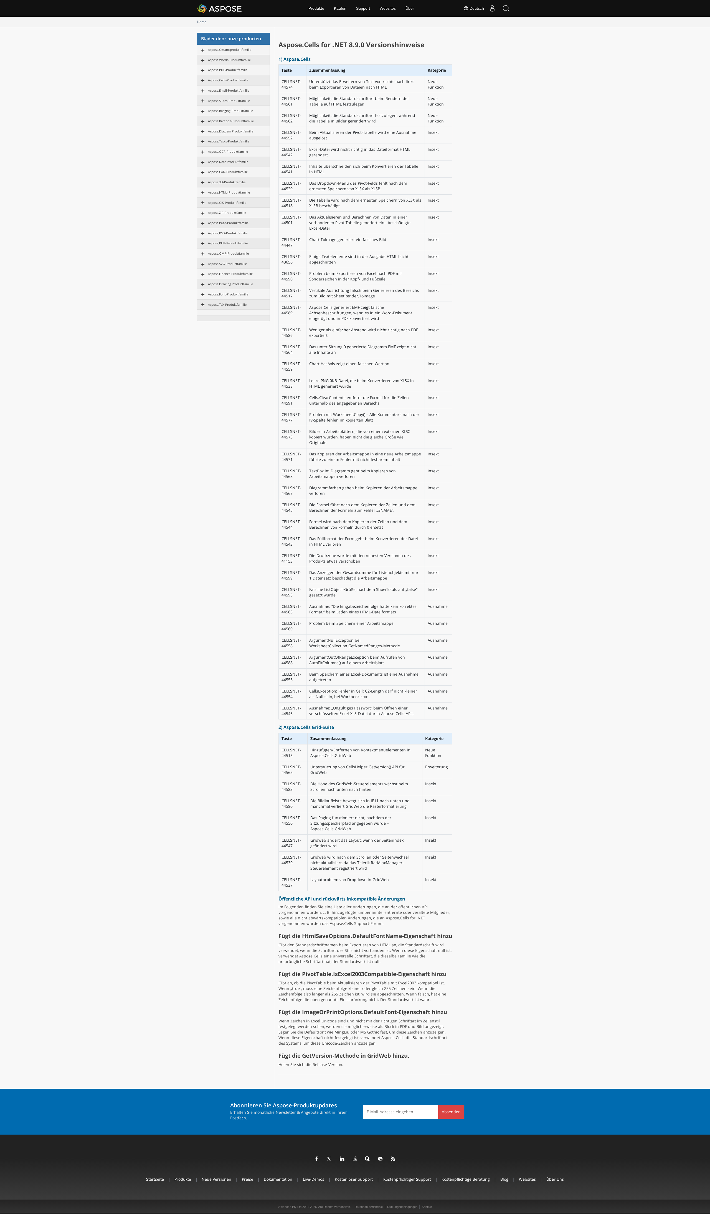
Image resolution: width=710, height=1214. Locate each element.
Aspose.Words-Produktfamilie (229, 60)
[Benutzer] (492, 8)
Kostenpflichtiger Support (407, 1179)
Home (201, 21)
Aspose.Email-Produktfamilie (228, 90)
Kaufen (340, 8)
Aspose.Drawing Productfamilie (230, 284)
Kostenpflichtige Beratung (466, 1179)
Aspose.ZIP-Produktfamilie (227, 212)
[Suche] (506, 8)
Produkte (316, 8)
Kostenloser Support (354, 1179)
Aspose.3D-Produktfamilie (226, 182)
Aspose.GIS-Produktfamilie (227, 202)
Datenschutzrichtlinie (369, 1206)
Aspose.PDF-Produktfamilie (227, 70)
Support (363, 8)
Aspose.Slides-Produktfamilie (229, 101)
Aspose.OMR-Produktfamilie (228, 253)
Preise (247, 1179)
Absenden (451, 1111)
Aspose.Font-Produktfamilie (228, 294)
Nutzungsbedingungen (402, 1206)
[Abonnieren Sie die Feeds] (393, 1159)
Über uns (555, 1179)
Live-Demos (313, 1179)
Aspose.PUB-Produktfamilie (228, 243)
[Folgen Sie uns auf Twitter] (329, 1159)
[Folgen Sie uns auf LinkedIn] (342, 1159)
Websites (388, 8)
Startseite (155, 1179)
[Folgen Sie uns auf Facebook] (316, 1159)
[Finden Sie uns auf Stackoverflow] (355, 1159)
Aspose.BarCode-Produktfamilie (231, 121)
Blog (504, 1179)
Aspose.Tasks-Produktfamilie (228, 141)
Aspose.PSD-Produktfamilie (227, 233)
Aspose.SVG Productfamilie (227, 264)
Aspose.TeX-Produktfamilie (227, 304)
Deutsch (476, 8)
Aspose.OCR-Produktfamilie (228, 151)
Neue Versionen (216, 1179)
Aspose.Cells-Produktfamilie (228, 80)
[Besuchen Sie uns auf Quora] (367, 1159)
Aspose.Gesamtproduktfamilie (229, 49)
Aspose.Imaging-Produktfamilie (230, 111)
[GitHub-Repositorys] (380, 1159)
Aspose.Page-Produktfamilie (228, 223)
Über (409, 8)
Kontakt (427, 1206)
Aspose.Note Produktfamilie (228, 162)
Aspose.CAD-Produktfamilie (228, 172)
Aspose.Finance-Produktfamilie (230, 274)
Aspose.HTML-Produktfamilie (229, 192)
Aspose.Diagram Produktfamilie (230, 131)
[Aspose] (220, 8)
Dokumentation (278, 1179)
